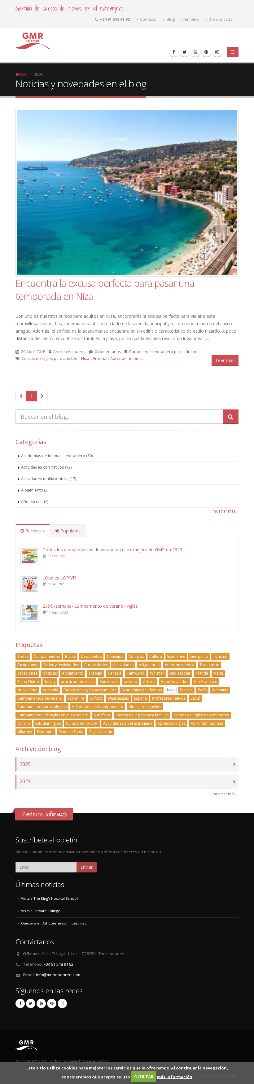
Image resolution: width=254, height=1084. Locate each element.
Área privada (220, 19)
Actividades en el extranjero (127, 723)
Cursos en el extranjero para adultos (163, 351)
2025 (25, 764)
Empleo (191, 19)
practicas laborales (77, 681)
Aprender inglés (171, 723)
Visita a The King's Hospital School (49, 898)
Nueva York (27, 690)
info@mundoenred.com (58, 974)
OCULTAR (143, 1076)
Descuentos (91, 656)
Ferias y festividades (61, 664)
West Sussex (118, 698)
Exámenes (176, 656)
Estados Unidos (174, 681)
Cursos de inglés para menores (201, 715)
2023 (25, 781)
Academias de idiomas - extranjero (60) (57, 455)
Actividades (123, 664)
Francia (99, 358)
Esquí (195, 698)
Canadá (114, 673)
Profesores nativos (168, 698)
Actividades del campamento (97, 706)
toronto (130, 681)
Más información (174, 1076)
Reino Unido (28, 681)
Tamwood (136, 673)
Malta (218, 673)
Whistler (157, 673)
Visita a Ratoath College (40, 910)
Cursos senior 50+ (82, 723)
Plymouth (45, 731)
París (202, 690)
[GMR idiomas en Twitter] (184, 52)
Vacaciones (27, 673)
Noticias (49, 673)
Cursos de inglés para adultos (49, 358)
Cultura (155, 656)
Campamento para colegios (42, 706)
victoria (148, 681)
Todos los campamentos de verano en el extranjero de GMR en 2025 (112, 550)
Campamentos (47, 656)
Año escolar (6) (34, 501)
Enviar (87, 867)
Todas (22, 656)
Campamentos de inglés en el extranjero (53, 715)
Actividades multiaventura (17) (48, 478)
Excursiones (27, 664)
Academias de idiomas (141, 690)
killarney (24, 731)
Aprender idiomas (127, 358)
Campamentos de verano (39, 698)
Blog (170, 19)
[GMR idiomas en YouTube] (195, 52)
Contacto (147, 19)
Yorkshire (76, 698)
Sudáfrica (102, 715)
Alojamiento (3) (34, 490)
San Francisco (205, 681)
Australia (50, 690)
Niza (85, 358)
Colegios (136, 656)
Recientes (34, 531)
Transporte (209, 664)
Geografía (199, 656)
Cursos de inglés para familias (142, 715)
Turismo (220, 656)
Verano (23, 723)
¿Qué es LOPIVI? (59, 578)
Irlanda (202, 673)
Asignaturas (149, 664)
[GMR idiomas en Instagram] (217, 52)
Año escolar (179, 673)
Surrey (49, 681)
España (140, 698)
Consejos (115, 656)
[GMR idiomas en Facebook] (173, 52)
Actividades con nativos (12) (46, 467)
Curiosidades (96, 664)
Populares (70, 531)
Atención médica (179, 664)
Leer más (225, 360)
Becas (70, 656)
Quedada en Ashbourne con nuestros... (54, 923)
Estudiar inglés (48, 723)
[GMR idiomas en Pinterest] (206, 52)
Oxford (96, 698)
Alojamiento (72, 673)
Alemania (220, 690)
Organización (100, 731)
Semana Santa (71, 731)
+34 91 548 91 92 (58, 964)
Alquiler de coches (145, 706)
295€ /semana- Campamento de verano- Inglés (90, 606)
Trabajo (96, 673)
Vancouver (109, 681)
